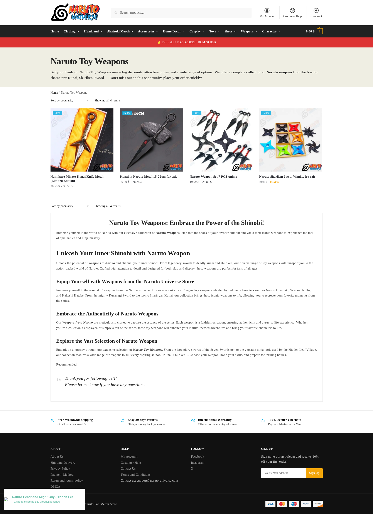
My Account (267, 16)
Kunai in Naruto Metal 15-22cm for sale (148, 176)
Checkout (316, 16)
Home (54, 92)
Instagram (197, 462)
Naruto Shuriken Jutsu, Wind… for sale (287, 176)
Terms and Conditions (135, 474)
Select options (82, 195)
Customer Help (292, 16)
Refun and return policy (67, 480)
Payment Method (62, 474)
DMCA (55, 486)
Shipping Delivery (63, 462)
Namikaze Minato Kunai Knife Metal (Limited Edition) (77, 179)
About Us (57, 456)
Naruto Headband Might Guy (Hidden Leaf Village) (45, 497)
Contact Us (128, 468)
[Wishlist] (107, 115)
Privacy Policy (60, 468)
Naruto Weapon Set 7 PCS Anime (213, 176)
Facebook (197, 456)
